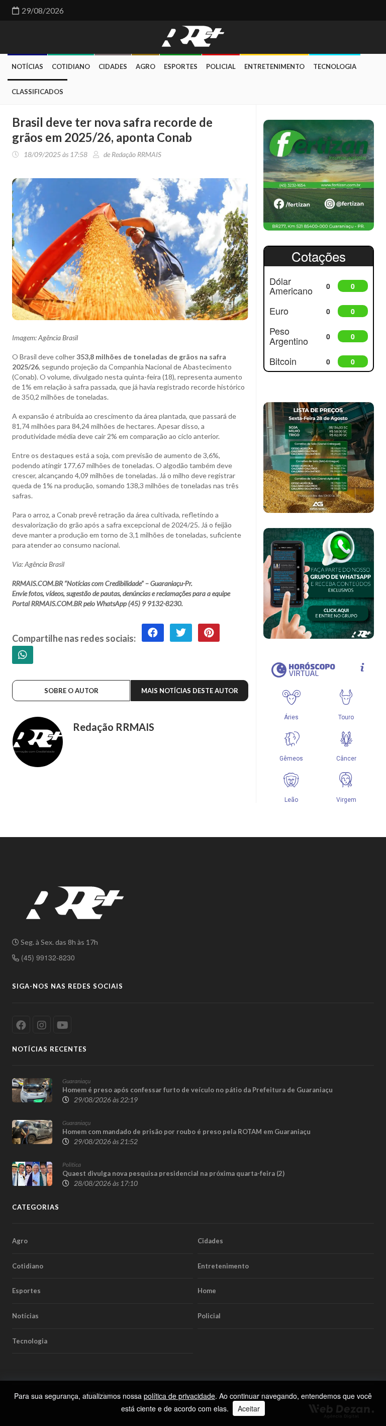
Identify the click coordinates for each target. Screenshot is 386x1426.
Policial (221, 66)
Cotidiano (71, 66)
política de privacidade (179, 1396)
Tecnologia (334, 66)
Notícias (27, 66)
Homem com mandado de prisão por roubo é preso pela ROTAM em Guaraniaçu (186, 1132)
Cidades (113, 66)
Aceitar (249, 1408)
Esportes (181, 66)
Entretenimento (274, 66)
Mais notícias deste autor (189, 691)
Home (207, 1291)
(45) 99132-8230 (47, 957)
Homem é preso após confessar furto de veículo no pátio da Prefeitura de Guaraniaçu (197, 1090)
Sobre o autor (71, 691)
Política (71, 1164)
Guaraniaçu (76, 1081)
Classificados (37, 92)
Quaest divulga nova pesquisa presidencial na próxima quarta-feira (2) (173, 1173)
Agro (145, 66)
